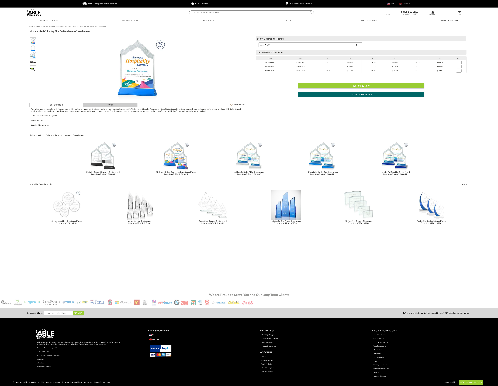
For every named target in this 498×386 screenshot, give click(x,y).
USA (392, 4)
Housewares (378, 350)
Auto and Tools (379, 357)
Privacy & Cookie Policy (101, 382)
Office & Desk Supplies (381, 369)
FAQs (110, 105)
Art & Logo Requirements (269, 338)
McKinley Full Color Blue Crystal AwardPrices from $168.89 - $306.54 (395, 173)
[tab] (56, 105)
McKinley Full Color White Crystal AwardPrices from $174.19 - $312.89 (249, 173)
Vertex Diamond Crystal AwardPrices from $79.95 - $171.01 (139, 222)
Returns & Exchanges (268, 346)
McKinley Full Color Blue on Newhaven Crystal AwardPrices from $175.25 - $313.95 (176, 173)
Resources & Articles (44, 367)
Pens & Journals (368, 21)
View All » (465, 184)
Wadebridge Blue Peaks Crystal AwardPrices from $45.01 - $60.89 (431, 222)
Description (56, 105)
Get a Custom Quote (361, 94)
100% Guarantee (201, 4)
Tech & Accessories (380, 346)
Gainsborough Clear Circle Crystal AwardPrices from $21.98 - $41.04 (66, 222)
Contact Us (41, 359)
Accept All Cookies (471, 382)
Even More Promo (448, 21)
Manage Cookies (267, 372)
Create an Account (267, 360)
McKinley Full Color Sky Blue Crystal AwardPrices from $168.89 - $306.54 (322, 173)
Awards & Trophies (50, 21)
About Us (40, 363)
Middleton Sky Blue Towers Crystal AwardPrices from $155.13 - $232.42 (285, 222)
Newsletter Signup (267, 368)
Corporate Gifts (129, 21)
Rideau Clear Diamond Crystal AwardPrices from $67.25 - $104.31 (213, 222)
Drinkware (209, 21)
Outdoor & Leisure (380, 376)
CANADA (406, 4)
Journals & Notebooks (381, 342)
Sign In (263, 356)
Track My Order (266, 364)
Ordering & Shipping (268, 335)
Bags (288, 21)
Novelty (376, 372)
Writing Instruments (380, 365)
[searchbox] (251, 12)
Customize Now (361, 86)
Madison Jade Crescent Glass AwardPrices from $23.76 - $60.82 (358, 222)
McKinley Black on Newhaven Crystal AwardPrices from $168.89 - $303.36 (103, 173)
